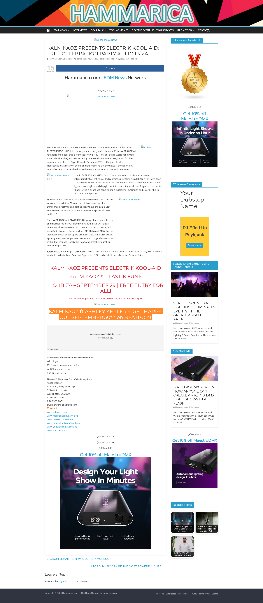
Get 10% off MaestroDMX (105, 454)
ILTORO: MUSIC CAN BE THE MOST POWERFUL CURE (128, 566)
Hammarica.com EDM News (60, 59)
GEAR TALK (97, 30)
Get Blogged (171, 594)
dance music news (84, 59)
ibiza (122, 59)
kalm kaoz (130, 59)
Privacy (194, 594)
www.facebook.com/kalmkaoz (62, 415)
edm (95, 59)
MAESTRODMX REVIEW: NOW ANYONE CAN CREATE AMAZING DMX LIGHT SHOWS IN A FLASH (194, 395)
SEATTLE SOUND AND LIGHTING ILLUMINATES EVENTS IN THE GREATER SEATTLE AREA (194, 311)
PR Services (183, 594)
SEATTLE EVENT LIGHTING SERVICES (153, 30)
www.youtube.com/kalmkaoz (62, 426)
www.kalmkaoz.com (57, 412)
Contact (215, 594)
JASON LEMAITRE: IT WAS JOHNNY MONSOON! (79, 558)
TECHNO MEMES (118, 30)
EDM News (115, 77)
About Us (160, 594)
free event (115, 59)
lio (136, 59)
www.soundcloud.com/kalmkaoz (63, 422)
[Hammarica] (131, 2)
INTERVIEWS (80, 30)
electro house (104, 59)
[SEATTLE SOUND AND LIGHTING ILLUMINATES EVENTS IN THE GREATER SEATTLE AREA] (194, 274)
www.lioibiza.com (56, 430)
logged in (63, 581)
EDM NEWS (60, 30)
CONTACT (203, 30)
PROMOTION (184, 30)
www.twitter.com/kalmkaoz (61, 419)
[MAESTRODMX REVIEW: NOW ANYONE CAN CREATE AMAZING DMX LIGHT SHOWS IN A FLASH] (194, 358)
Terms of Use (204, 594)
